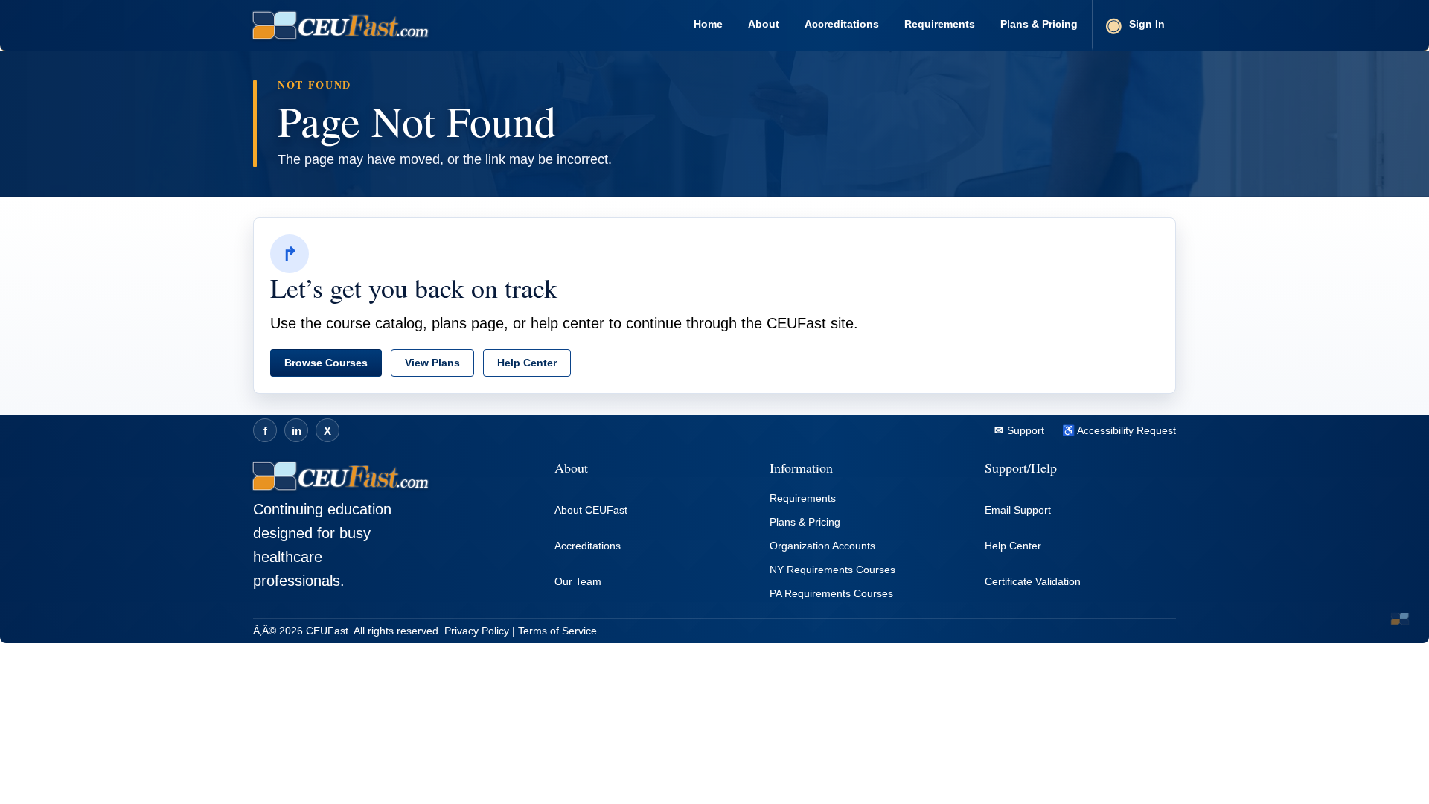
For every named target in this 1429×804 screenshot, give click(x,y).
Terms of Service (557, 630)
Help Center (527, 362)
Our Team (577, 581)
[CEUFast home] (340, 25)
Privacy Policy (476, 630)
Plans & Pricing (1039, 24)
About (763, 24)
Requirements (939, 24)
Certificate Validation (1033, 581)
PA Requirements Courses (831, 593)
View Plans (432, 362)
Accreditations (842, 24)
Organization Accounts (822, 546)
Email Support (1018, 510)
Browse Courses (326, 362)
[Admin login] (1400, 618)
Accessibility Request (1125, 430)
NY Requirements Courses (832, 569)
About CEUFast (590, 510)
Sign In (1147, 24)
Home (708, 24)
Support (1024, 430)
